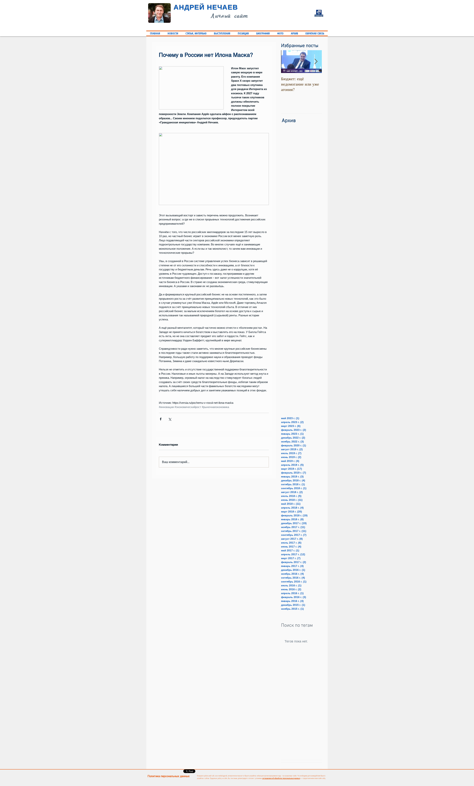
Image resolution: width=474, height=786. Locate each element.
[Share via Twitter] (169, 419)
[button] (196, 33)
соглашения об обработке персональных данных (281, 778)
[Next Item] (316, 62)
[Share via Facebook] (160, 419)
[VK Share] (259, 771)
